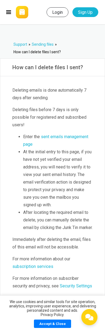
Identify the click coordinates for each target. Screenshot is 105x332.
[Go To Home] (28, 12)
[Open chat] (89, 317)
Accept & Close (52, 324)
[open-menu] (8, 12)
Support (20, 44)
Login (57, 12)
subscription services (32, 266)
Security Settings (76, 285)
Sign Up (85, 12)
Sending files (43, 44)
